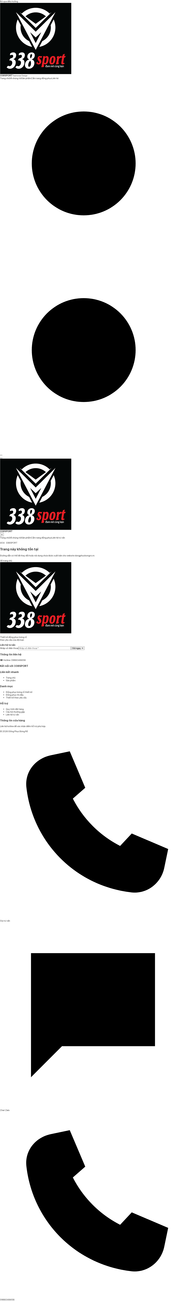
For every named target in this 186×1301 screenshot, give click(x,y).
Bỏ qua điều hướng (9, 1)
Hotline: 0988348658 (14, 660)
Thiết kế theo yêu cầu (16, 697)
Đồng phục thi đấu (15, 694)
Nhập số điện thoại (9, 648)
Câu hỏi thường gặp (15, 711)
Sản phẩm (26, 78)
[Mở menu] (1, 455)
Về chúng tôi (15, 78)
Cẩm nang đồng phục (41, 78)
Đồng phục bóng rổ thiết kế (19, 692)
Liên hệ (55, 78)
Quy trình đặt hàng (15, 709)
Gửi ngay (77, 648)
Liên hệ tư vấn (58, 537)
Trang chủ (4, 78)
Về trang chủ (6, 560)
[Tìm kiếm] (93, 265)
